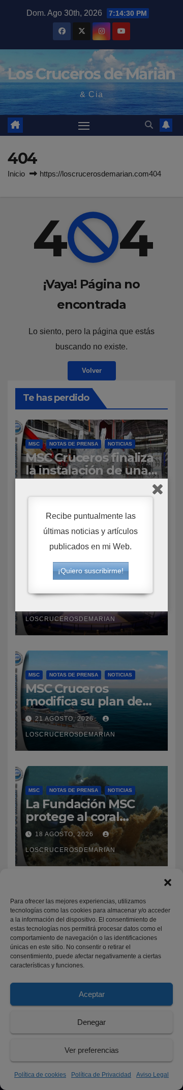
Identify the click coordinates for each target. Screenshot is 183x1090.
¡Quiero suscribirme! (91, 571)
